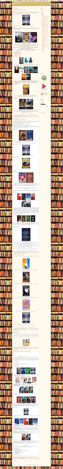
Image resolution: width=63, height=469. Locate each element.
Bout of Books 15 (16, 332)
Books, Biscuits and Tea (25, 358)
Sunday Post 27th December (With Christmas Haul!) (21, 351)
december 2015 (16, 116)
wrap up (21, 116)
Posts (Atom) (17, 461)
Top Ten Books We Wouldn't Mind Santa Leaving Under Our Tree (22, 363)
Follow (41, 97)
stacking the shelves (19, 458)
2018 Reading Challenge (44, 92)
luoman (32, 464)
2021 (41, 9)
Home (13, 6)
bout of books (16, 348)
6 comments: (20, 328)
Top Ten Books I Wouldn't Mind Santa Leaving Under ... (45, 23)
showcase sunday (16, 458)
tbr (20, 116)
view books (48, 95)
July (42, 50)
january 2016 (19, 116)
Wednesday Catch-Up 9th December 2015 (45, 31)
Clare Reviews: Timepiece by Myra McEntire (45, 39)
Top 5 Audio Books (43, 43)
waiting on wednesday (17, 252)
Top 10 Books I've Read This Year (45, 28)
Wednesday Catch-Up (17, 364)
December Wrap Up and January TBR (19, 9)
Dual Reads (17, 3)
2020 (41, 10)
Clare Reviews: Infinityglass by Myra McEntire (45, 37)
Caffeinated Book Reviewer (26, 357)
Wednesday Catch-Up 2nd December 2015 (45, 42)
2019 (41, 11)
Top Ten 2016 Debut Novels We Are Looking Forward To (45, 45)
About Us (16, 6)
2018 (41, 12)
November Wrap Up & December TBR (45, 44)
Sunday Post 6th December (44, 36)
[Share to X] (23, 328)
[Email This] (22, 251)
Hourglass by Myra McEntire (18, 52)
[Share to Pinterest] (25, 251)
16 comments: (20, 457)
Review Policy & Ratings (21, 6)
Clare (43, 93)
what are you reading (20, 252)
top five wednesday (16, 329)
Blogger (36, 464)
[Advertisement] (45, 63)
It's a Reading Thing (26, 123)
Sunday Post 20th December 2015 (45, 24)
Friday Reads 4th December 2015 (45, 38)
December (43, 15)
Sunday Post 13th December (44, 29)
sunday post (23, 458)
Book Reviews (26, 6)
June (42, 51)
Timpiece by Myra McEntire (18, 53)
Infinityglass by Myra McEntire (18, 54)
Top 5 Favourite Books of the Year (18, 254)
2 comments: (20, 347)
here (28, 256)
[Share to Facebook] (24, 251)
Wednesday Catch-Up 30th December (19, 119)
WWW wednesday (24, 252)
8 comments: (20, 251)
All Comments (47, 108)
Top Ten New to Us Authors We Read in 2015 (45, 32)
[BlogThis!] (23, 251)
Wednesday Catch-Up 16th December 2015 (45, 27)
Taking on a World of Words (26, 121)
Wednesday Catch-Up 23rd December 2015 (45, 21)
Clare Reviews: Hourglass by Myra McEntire (45, 41)
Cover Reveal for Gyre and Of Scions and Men (45, 35)
